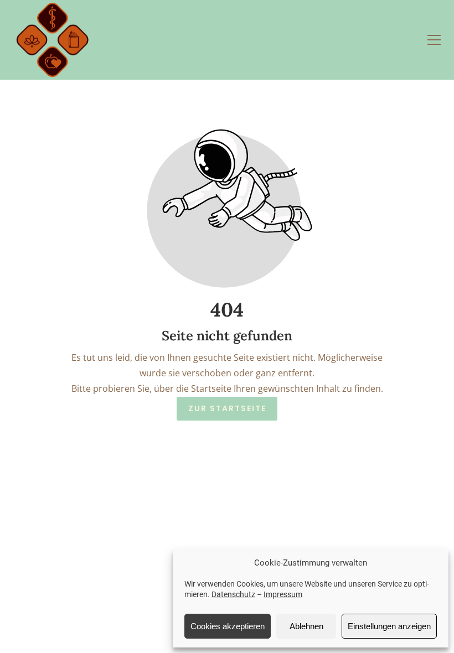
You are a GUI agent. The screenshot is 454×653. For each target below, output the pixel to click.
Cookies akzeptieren (227, 626)
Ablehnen (306, 626)
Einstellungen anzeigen (389, 626)
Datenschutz (233, 594)
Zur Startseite (227, 408)
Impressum (283, 594)
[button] (434, 40)
